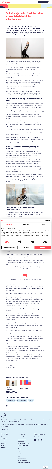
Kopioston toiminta (4, 429)
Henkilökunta (3, 447)
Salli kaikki (42, 247)
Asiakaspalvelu (4, 443)
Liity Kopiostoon (21, 441)
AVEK (19, 451)
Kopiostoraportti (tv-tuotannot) (24, 445)
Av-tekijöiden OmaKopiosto (23, 436)
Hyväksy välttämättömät (9, 247)
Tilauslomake (36, 436)
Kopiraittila (20, 453)
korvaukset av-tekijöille (21, 400)
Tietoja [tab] (43, 224)
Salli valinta (26, 247)
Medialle (2, 445)
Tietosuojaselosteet (22, 458)
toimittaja (31, 400)
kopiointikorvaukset (11, 400)
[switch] (19, 242)
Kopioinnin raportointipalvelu (23, 443)
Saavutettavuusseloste (22, 460)
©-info (19, 456)
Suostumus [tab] (9, 224)
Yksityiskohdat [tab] (26, 224)
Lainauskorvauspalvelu (22, 439)
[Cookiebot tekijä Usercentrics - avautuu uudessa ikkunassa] (45, 221)
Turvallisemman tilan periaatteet (24, 462)
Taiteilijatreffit (8, 22)
